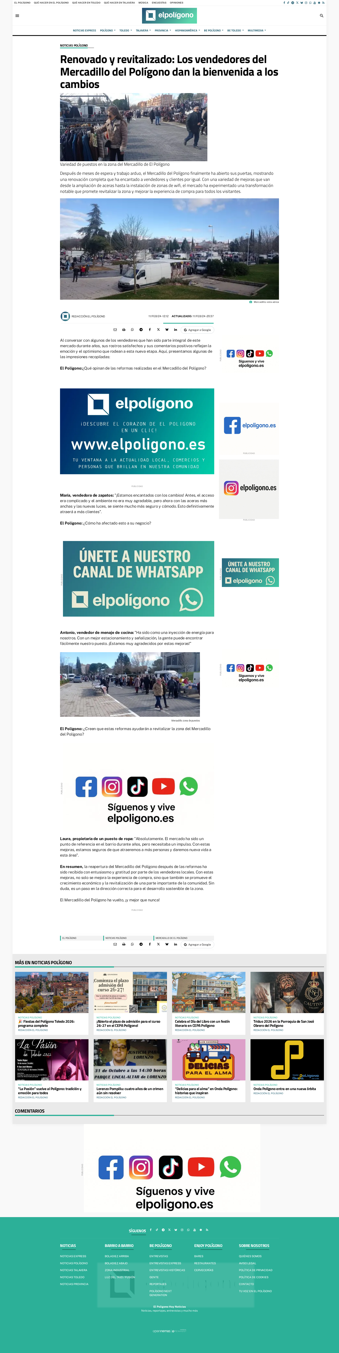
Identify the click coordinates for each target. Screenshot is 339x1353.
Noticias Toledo (72, 1277)
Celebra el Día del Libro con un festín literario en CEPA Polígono (202, 1023)
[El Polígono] (169, 16)
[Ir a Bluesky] (302, 2)
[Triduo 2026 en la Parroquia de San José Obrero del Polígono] (287, 992)
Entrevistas (158, 1256)
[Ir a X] (297, 2)
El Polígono (22, 2)
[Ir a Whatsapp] (310, 2)
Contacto (246, 1284)
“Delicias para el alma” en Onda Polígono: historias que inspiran (206, 1091)
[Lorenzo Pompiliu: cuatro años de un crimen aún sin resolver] (130, 1059)
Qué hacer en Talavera (119, 2)
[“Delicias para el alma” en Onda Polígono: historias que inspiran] (208, 1059)
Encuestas (159, 2)
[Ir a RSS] (323, 2)
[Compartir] (132, 329)
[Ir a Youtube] (314, 2)
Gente (154, 1277)
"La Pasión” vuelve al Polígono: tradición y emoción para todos (50, 1091)
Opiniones (176, 2)
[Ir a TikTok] (288, 2)
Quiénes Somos (250, 1256)
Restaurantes (205, 1263)
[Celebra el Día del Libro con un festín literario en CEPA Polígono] (208, 992)
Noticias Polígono (74, 45)
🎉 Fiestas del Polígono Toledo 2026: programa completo (46, 1023)
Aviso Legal (247, 1263)
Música (143, 2)
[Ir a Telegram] (292, 2)
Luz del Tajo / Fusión (120, 1277)
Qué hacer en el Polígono (51, 2)
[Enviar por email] (115, 329)
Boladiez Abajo (116, 1263)
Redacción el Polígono (88, 316)
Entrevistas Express (165, 1263)
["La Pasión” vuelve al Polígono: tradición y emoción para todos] (51, 1059)
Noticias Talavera (73, 1270)
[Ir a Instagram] (306, 2)
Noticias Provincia (74, 1284)
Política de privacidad (255, 1270)
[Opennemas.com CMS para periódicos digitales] (169, 1331)
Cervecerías (203, 1270)
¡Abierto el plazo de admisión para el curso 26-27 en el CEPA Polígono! (128, 1023)
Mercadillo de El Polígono (171, 938)
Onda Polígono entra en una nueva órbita (284, 1088)
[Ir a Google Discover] (319, 2)
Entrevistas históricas (167, 1270)
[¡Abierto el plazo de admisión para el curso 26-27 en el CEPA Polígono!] (130, 992)
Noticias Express (73, 1256)
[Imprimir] (123, 329)
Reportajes (157, 1284)
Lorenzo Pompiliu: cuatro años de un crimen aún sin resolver (130, 1091)
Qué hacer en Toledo (86, 2)
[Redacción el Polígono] (65, 316)
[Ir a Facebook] (284, 2)
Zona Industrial (117, 1270)
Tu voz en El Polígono (255, 1291)
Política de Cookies (253, 1277)
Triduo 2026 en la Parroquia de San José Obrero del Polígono (283, 1023)
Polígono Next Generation (160, 1293)
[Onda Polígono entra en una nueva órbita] (287, 1059)
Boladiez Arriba (117, 1256)
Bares (198, 1256)
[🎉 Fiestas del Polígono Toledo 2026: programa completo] (51, 992)
